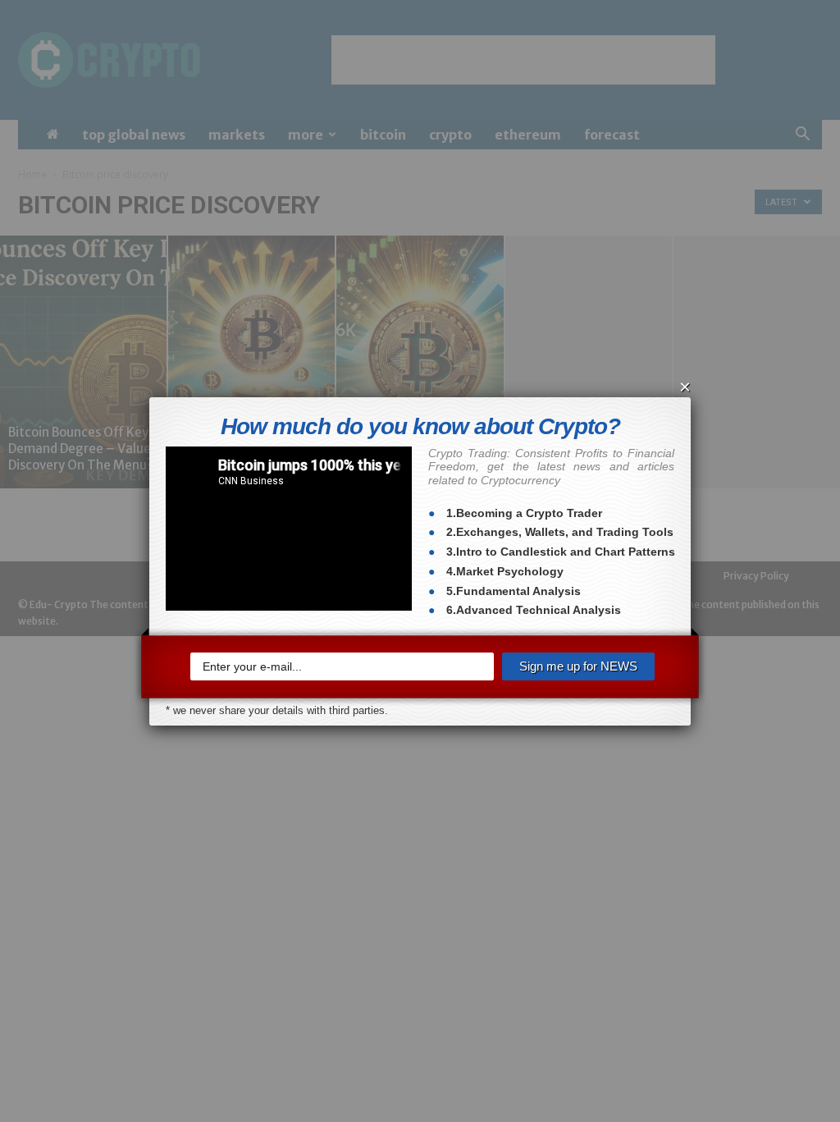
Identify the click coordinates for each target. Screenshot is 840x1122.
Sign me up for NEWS (578, 666)
